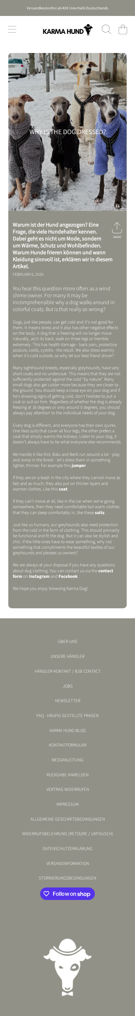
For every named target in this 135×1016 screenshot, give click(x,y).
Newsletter (67, 701)
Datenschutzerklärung (67, 849)
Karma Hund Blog (68, 730)
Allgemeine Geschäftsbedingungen (67, 819)
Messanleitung (67, 760)
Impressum (67, 804)
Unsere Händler (67, 656)
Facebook (68, 576)
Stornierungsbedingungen (67, 878)
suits (100, 513)
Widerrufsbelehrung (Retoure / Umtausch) (67, 834)
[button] (12, 29)
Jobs (68, 686)
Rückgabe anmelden (67, 775)
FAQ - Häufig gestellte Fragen (67, 716)
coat (63, 489)
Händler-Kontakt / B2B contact (68, 671)
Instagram (39, 576)
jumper (79, 465)
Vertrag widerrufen (67, 789)
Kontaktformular (67, 745)
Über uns (67, 641)
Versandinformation (67, 863)
